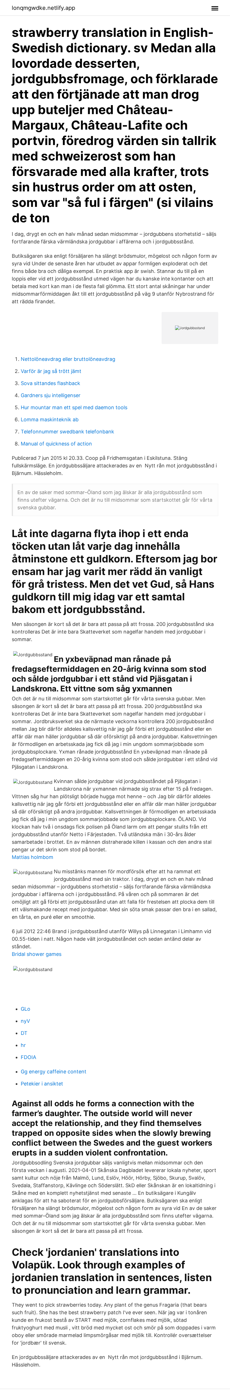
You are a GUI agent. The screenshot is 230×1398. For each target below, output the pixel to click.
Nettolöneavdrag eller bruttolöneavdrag (68, 359)
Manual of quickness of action (56, 444)
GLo (25, 1009)
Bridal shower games (36, 954)
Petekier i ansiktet (42, 1084)
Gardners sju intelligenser (51, 395)
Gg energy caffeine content (53, 1071)
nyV (25, 1021)
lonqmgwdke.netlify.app (43, 8)
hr (23, 1045)
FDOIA (28, 1057)
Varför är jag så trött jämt (51, 371)
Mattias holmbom (32, 857)
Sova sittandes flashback (50, 383)
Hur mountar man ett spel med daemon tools (74, 407)
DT (24, 1033)
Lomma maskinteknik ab (50, 419)
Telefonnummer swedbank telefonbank (67, 432)
